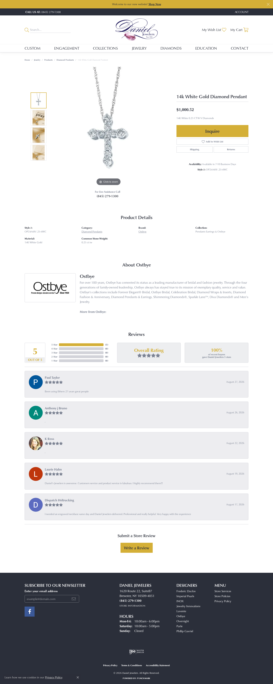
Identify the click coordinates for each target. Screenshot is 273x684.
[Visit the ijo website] (136, 652)
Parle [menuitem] (179, 626)
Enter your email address (41, 591)
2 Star (54, 356)
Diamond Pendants (65, 59)
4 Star (54, 348)
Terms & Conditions (131, 665)
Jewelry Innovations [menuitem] (188, 606)
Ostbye (142, 231)
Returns (231, 149)
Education (206, 48)
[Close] (268, 4)
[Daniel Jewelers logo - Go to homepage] (136, 29)
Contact (239, 48)
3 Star (54, 352)
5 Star (54, 344)
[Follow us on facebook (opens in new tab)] (30, 612)
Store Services (222, 591)
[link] (43, 11)
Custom (32, 48)
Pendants (48, 59)
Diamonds (171, 48)
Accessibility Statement (158, 665)
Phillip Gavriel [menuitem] (184, 631)
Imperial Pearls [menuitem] (185, 596)
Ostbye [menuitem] (180, 616)
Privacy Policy (222, 601)
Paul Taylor (52, 377)
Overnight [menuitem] (182, 621)
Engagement (66, 48)
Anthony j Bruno (56, 408)
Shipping (194, 149)
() (106, 344)
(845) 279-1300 (107, 196)
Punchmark (143, 678)
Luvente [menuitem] (181, 611)
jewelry (37, 59)
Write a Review (136, 548)
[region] (108, 127)
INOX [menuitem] (179, 601)
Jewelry (139, 48)
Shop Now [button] (154, 4)
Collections (105, 48)
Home (27, 59)
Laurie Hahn (53, 469)
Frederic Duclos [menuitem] (185, 591)
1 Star (54, 360)
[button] (241, 11)
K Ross (49, 439)
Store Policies (222, 596)
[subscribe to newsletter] (74, 598)
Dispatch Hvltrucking (59, 500)
